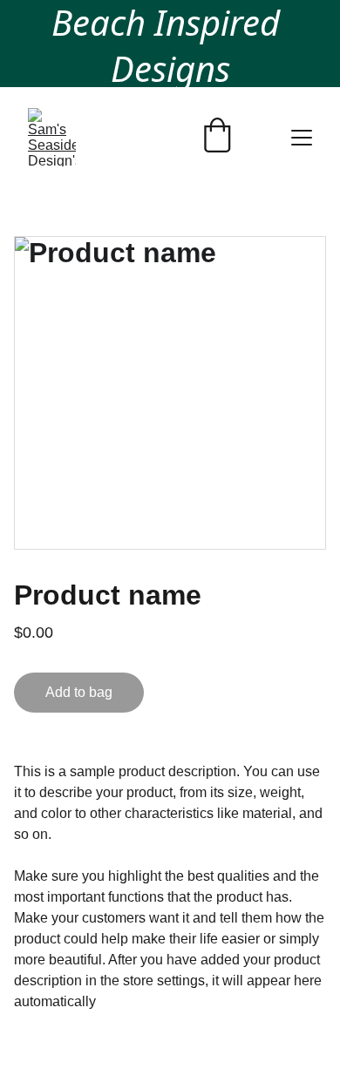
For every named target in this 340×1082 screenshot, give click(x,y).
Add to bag (78, 692)
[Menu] (301, 137)
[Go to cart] (217, 137)
